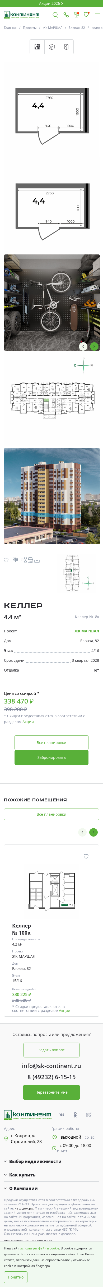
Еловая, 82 (77, 27)
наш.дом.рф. (25, 1208)
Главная (10, 27)
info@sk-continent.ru (51, 1066)
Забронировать (52, 757)
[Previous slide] (83, 346)
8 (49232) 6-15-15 (51, 1077)
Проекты (29, 27)
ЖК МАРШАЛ (52, 27)
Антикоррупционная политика (28, 1241)
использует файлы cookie (39, 1248)
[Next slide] (94, 346)
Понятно (16, 1277)
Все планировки (51, 742)
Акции (28, 721)
